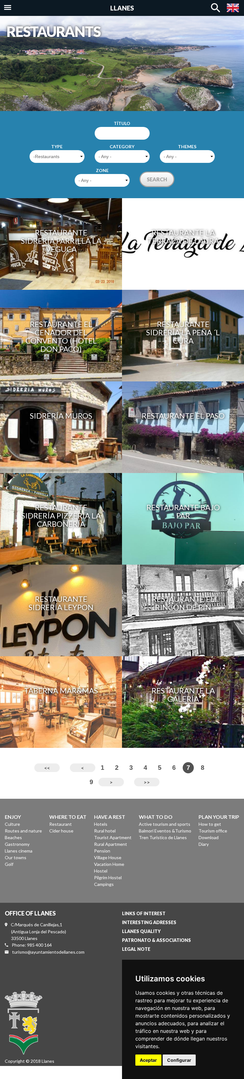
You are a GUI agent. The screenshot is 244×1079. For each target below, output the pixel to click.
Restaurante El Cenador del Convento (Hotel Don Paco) (61, 336)
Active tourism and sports (164, 824)
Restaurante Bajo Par (183, 511)
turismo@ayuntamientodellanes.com (48, 952)
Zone (102, 170)
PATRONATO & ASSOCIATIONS (156, 940)
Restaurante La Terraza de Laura (183, 236)
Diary (204, 844)
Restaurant (60, 824)
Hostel (100, 871)
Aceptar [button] (148, 1060)
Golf (9, 864)
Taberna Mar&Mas (61, 690)
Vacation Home (109, 864)
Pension (102, 850)
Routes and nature (23, 830)
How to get (210, 824)
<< (47, 768)
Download (209, 837)
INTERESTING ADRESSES (149, 922)
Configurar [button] (179, 1060)
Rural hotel (105, 830)
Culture (12, 824)
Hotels (100, 824)
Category (122, 146)
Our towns (15, 857)
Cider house (61, 830)
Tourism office (213, 830)
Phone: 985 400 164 (32, 945)
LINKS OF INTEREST (144, 913)
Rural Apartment (110, 844)
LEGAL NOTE (136, 949)
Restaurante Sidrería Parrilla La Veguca (61, 241)
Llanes (122, 8)
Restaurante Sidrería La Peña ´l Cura (183, 332)
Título (122, 123)
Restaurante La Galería (183, 694)
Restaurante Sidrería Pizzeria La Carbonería (61, 515)
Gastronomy (17, 844)
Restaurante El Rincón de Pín (183, 603)
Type (57, 146)
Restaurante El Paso (183, 415)
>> (147, 782)
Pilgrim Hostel (108, 877)
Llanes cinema (18, 850)
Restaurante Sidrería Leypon (61, 603)
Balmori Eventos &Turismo (165, 830)
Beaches (13, 837)
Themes (187, 146)
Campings (104, 884)
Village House (107, 857)
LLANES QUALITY (141, 931)
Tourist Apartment (113, 837)
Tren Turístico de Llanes (163, 837)
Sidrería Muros (61, 415)
